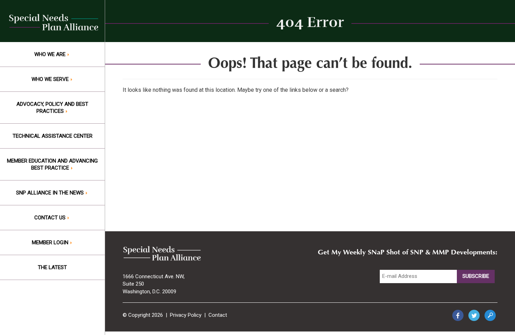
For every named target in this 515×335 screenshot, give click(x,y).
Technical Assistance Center (52, 136)
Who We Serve (51, 79)
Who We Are (50, 54)
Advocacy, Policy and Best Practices (52, 107)
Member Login (51, 242)
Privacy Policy (185, 315)
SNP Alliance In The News (50, 193)
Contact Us (50, 217)
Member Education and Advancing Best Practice (52, 164)
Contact (217, 315)
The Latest (52, 267)
